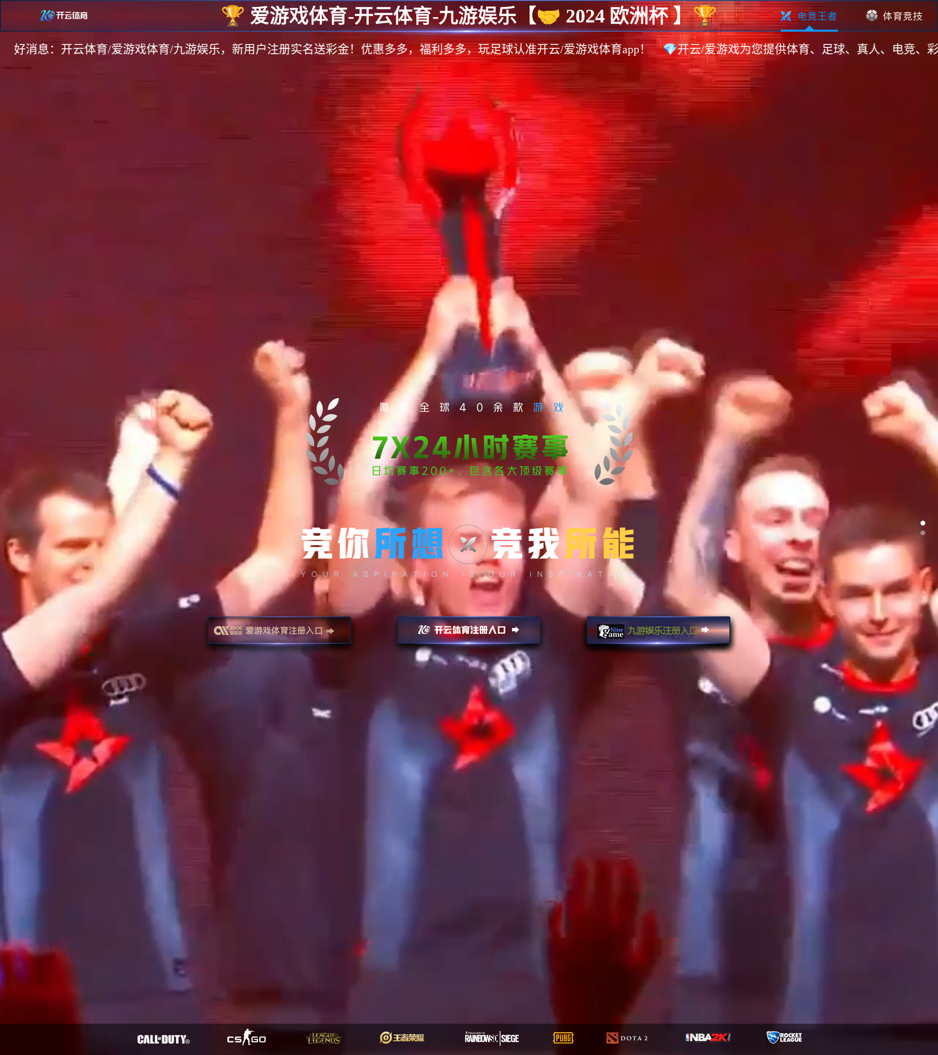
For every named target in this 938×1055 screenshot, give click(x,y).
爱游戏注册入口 (279, 634)
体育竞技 (894, 16)
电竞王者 (809, 16)
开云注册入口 (469, 634)
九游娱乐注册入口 (658, 634)
